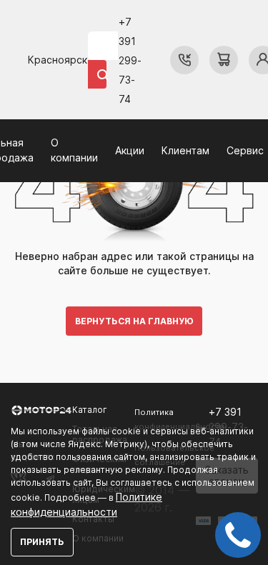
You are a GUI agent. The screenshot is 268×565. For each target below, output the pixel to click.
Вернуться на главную (134, 321)
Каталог (89, 409)
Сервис (245, 150)
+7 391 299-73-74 (130, 60)
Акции (129, 150)
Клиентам (185, 150)
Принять (42, 541)
